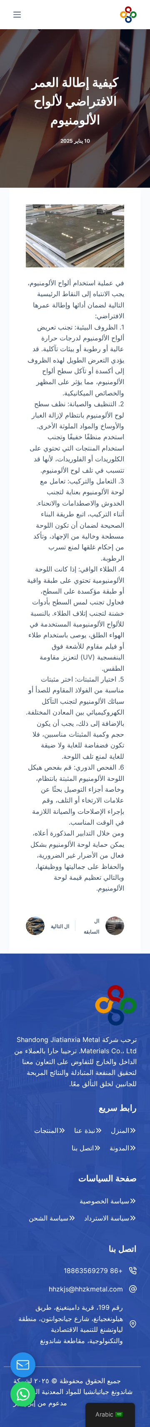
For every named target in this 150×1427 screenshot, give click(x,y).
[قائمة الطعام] (17, 14)
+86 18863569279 (93, 1270)
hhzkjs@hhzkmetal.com (86, 1289)
